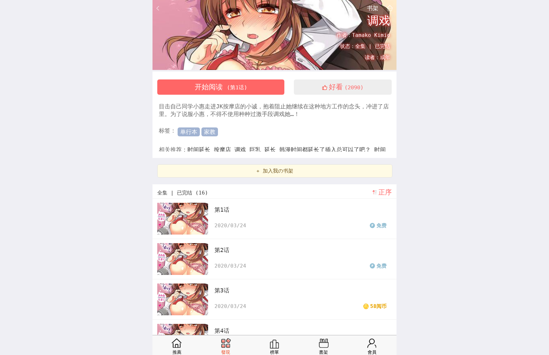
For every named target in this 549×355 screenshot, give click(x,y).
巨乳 (256, 149)
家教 (209, 131)
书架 (372, 8)
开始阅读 (221, 87)
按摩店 (224, 149)
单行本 (188, 131)
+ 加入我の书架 (274, 171)
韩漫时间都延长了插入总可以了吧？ (326, 149)
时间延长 (200, 149)
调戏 (241, 149)
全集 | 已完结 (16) (182, 193)
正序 (385, 192)
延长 (271, 149)
